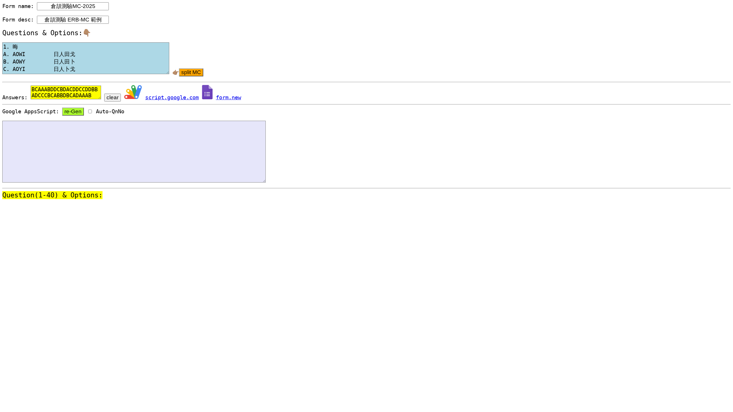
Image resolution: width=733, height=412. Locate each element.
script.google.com (172, 97)
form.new (228, 97)
